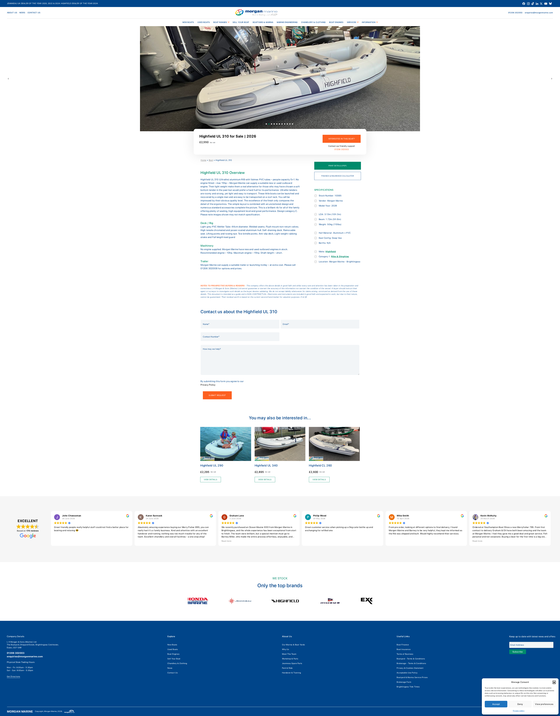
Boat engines (336, 22)
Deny (520, 704)
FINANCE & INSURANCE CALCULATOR (337, 176)
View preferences (544, 704)
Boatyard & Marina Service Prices (412, 677)
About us (12, 13)
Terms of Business (405, 654)
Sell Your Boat (241, 22)
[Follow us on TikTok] (533, 3)
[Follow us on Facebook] (524, 3)
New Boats (172, 645)
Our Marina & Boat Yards (293, 645)
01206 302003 (515, 13)
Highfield (331, 251)
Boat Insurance (404, 649)
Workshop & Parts (290, 659)
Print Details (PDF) (337, 166)
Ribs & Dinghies (340, 256)
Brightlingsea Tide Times (408, 687)
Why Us (285, 649)
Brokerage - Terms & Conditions (411, 663)
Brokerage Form (404, 682)
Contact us (34, 13)
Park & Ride (287, 668)
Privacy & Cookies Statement (410, 668)
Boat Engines (173, 654)
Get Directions (13, 676)
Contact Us (172, 673)
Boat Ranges (220, 22)
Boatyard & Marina (263, 22)
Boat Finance (403, 645)
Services (351, 22)
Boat (211, 160)
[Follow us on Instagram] (528, 3)
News (22, 13)
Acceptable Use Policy (407, 673)
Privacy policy (518, 711)
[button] (554, 682)
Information (369, 22)
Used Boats (203, 22)
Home (203, 160)
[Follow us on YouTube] (546, 3)
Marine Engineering (287, 22)
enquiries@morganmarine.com (539, 13)
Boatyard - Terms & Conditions (411, 659)
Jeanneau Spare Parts (292, 663)
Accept (496, 704)
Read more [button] (226, 541)
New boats (188, 22)
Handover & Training (291, 673)
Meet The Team (289, 654)
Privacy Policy (208, 384)
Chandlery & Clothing (313, 22)
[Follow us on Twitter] (541, 3)
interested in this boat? (341, 139)
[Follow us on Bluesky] (550, 3)
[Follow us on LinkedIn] (537, 3)
